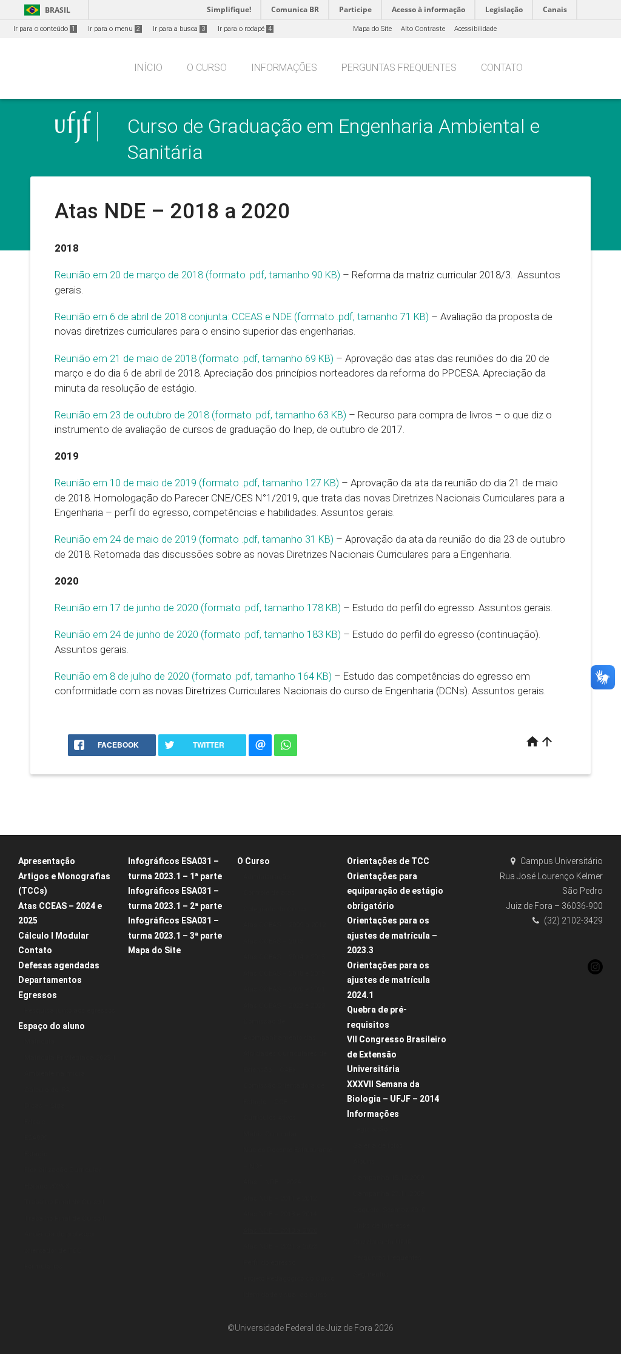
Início (148, 67)
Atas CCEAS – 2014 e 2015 (284, 957)
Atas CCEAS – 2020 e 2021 (284, 989)
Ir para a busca (179, 29)
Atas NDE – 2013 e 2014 (280, 1214)
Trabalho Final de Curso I (64, 1202)
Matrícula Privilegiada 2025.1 (70, 1058)
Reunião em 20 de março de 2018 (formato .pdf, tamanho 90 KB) (197, 275)
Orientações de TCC (388, 861)
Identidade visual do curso (285, 1295)
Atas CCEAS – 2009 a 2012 (284, 925)
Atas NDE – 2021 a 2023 (280, 1246)
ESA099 (35, 1138)
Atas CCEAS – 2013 (273, 941)
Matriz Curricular (270, 1134)
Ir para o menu (114, 29)
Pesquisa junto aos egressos (69, 1010)
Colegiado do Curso (274, 909)
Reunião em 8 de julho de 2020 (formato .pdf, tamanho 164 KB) (193, 676)
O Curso (207, 67)
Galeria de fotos (378, 1146)
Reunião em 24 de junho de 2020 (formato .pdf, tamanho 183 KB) (198, 634)
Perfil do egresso (269, 1263)
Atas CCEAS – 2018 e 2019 (284, 973)
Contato (502, 67)
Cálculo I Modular (53, 935)
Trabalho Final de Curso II (65, 1218)
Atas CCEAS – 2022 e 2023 (284, 1006)
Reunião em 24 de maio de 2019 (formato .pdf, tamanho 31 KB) (194, 539)
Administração (266, 877)
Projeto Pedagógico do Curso (288, 1278)
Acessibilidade (475, 29)
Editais (34, 1122)
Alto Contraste (423, 29)
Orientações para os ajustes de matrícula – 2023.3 (392, 935)
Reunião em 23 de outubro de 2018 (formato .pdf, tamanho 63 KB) (200, 415)
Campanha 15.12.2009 (388, 1178)
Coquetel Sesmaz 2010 (389, 1210)
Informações (284, 67)
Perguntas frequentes (399, 67)
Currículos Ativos (269, 1118)
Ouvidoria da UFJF (382, 1242)
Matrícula (39, 1041)
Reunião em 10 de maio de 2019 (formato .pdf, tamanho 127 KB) (197, 483)
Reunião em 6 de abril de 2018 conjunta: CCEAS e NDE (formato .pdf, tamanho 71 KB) (242, 316)
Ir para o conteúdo (44, 29)
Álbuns (364, 1161)
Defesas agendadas (58, 965)
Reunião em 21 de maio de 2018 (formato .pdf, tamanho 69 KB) (194, 358)
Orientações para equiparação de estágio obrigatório (395, 891)
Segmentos (371, 1274)
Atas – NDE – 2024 (272, 1182)
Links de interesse (381, 1226)
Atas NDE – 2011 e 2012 (280, 1198)
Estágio (35, 1154)
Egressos (37, 995)
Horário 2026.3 (46, 1186)
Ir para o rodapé (245, 29)
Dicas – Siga (44, 1106)
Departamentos (50, 980)
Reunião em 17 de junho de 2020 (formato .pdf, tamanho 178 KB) (198, 608)
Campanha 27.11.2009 (388, 1194)
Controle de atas (269, 893)
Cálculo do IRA (47, 1090)
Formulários (43, 1266)
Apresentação (46, 861)
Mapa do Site (372, 29)
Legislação (370, 1129)
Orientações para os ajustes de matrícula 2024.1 (388, 980)
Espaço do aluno (51, 1026)
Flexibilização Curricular (62, 1170)
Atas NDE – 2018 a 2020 (280, 1231)
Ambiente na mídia (54, 1074)
